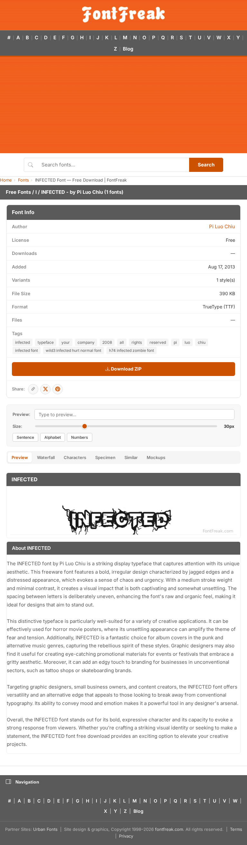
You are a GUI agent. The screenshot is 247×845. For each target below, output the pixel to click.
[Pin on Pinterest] (57, 389)
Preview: (21, 414)
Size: (17, 426)
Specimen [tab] (105, 457)
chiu (202, 342)
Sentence (25, 437)
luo (187, 342)
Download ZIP (126, 368)
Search (206, 165)
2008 (107, 342)
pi (175, 342)
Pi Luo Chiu (90, 192)
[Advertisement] (123, 105)
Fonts (23, 180)
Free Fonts (18, 192)
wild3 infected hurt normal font (73, 350)
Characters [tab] (75, 457)
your (65, 342)
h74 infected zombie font (131, 350)
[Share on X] (45, 389)
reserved (158, 342)
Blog (128, 49)
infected (22, 342)
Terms (236, 829)
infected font (26, 350)
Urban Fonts (45, 829)
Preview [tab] (20, 457)
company (86, 342)
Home (6, 180)
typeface (46, 342)
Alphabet (52, 437)
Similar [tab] (131, 457)
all (122, 342)
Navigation (27, 781)
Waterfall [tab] (46, 457)
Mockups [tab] (156, 457)
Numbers (79, 437)
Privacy (126, 836)
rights (137, 342)
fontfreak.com (169, 829)
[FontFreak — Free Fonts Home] (123, 14)
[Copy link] (33, 389)
